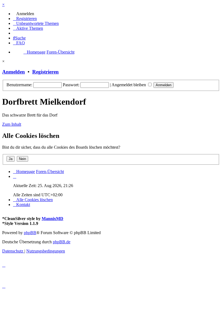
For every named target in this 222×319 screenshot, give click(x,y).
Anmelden (13, 72)
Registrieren (45, 72)
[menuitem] (23, 13)
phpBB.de (61, 242)
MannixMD (52, 218)
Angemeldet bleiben (129, 84)
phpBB (30, 232)
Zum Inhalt (11, 124)
